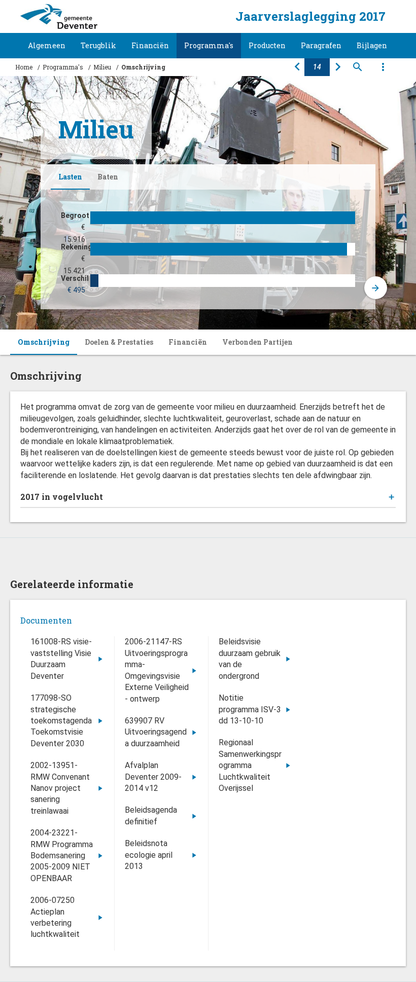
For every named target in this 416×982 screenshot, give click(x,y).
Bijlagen (372, 45)
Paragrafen (321, 45)
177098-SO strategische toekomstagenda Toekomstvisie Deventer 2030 (61, 720)
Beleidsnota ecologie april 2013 (148, 855)
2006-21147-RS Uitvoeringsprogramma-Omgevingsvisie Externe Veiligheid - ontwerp (157, 670)
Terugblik (98, 45)
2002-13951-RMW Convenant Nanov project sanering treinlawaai (60, 788)
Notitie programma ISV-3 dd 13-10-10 (250, 709)
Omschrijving (44, 342)
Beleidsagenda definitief (151, 815)
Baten (107, 176)
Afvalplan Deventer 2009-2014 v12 (153, 776)
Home (23, 67)
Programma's (208, 45)
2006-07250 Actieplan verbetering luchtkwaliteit (55, 917)
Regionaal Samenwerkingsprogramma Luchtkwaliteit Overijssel (250, 765)
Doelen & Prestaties (119, 342)
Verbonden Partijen (257, 342)
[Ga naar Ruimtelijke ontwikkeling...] (337, 67)
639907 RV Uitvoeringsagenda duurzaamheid (156, 732)
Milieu (102, 67)
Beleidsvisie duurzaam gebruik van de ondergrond (250, 658)
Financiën (150, 45)
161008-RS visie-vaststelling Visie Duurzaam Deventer (61, 658)
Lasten (70, 176)
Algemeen (46, 45)
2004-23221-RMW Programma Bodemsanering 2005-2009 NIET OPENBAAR (61, 855)
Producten (267, 45)
